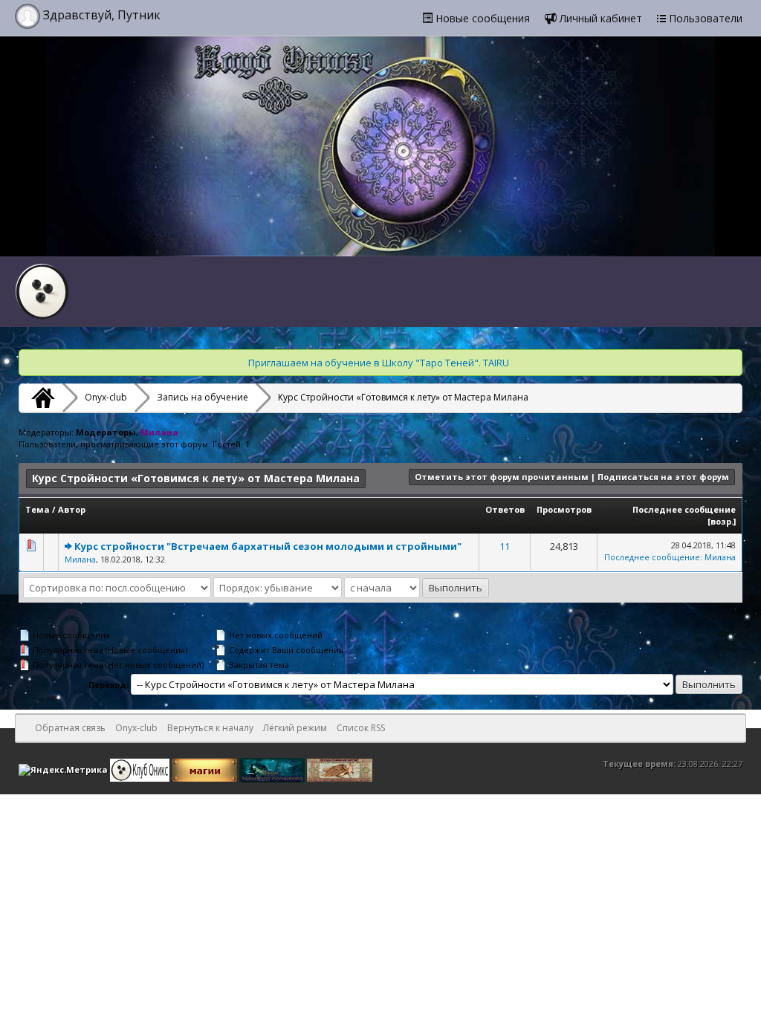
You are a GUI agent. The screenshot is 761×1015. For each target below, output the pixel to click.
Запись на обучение (202, 397)
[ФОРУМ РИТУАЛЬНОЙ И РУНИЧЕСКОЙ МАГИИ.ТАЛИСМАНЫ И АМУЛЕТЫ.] (273, 768)
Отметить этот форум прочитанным (502, 476)
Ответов (505, 509)
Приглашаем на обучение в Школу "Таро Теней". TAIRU (378, 362)
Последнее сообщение (684, 509)
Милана (80, 559)
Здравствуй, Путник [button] (100, 15)
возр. (722, 521)
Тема (37, 509)
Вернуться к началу (210, 727)
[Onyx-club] (40, 397)
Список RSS (361, 727)
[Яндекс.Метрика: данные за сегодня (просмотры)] (63, 770)
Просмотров (564, 509)
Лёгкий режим (295, 727)
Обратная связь (70, 727)
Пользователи (704, 18)
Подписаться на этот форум (663, 476)
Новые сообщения (481, 18)
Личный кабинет (599, 18)
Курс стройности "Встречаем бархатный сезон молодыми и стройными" (268, 546)
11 (504, 546)
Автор (71, 509)
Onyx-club (106, 397)
